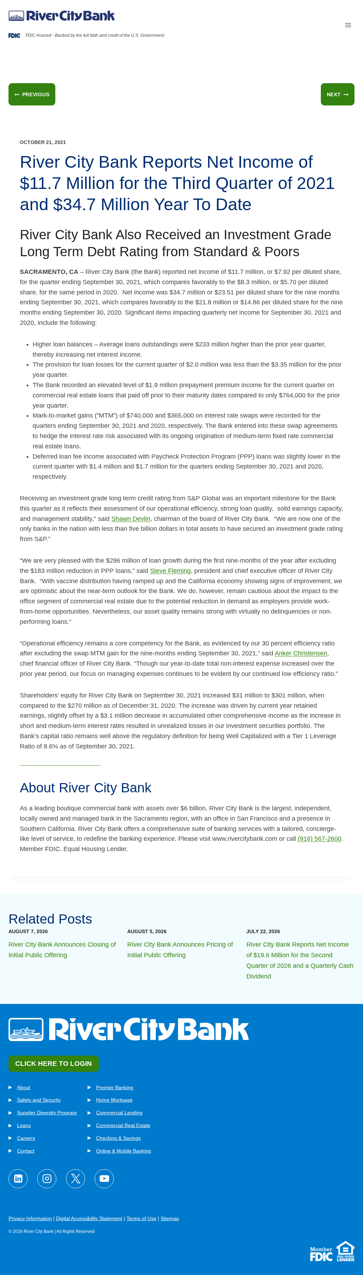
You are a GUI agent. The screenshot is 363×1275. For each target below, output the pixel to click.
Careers (26, 1138)
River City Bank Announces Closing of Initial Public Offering (62, 950)
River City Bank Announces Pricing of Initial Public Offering (180, 950)
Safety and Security (39, 1100)
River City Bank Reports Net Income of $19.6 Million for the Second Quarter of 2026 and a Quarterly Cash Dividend (299, 960)
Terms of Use (141, 1218)
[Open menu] (347, 25)
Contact (25, 1151)
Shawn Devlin (130, 518)
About (23, 1087)
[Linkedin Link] (18, 1178)
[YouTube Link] (104, 1178)
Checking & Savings (118, 1138)
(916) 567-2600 (319, 838)
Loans (24, 1125)
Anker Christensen (301, 653)
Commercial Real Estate (123, 1125)
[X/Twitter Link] (75, 1178)
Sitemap (170, 1218)
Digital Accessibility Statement (89, 1218)
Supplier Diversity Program (47, 1112)
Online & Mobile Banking (123, 1151)
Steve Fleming (170, 570)
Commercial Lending (119, 1112)
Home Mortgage (114, 1100)
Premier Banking (114, 1087)
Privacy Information (30, 1218)
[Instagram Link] (46, 1178)
